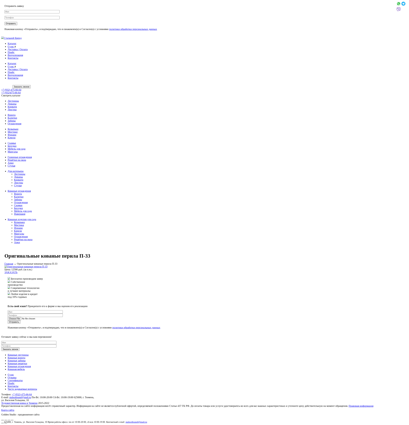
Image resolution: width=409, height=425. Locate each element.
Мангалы (13, 151)
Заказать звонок (21, 87)
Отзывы (12, 377)
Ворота (11, 115)
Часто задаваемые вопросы (22, 389)
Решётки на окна (17, 160)
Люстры (12, 109)
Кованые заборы (17, 360)
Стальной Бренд (13, 38)
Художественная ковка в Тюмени (19, 403)
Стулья (11, 165)
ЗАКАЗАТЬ (10, 272)
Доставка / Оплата (18, 49)
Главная (8, 263)
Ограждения (14, 123)
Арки (11, 163)
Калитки (12, 118)
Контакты (13, 58)
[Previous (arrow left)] (2, 423)
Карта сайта (7, 410)
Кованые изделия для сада (22, 219)
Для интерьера (15, 171)
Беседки (12, 146)
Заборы (12, 120)
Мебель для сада (16, 148)
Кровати (12, 106)
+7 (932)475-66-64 (11, 92)
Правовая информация (361, 406)
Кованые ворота (16, 357)
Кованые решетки (17, 363)
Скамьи (12, 143)
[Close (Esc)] (2, 420)
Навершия (19, 214)
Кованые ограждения (19, 191)
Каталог (12, 43)
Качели (11, 137)
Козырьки (13, 129)
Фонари (12, 134)
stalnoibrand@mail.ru (136, 422)
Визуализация (15, 55)
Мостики (13, 132)
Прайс (11, 52)
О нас (11, 46)
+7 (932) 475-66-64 (11, 89)
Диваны (12, 103)
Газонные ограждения (20, 157)
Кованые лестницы (18, 355)
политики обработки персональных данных (133, 29)
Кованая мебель (16, 369)
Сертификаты (15, 380)
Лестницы (13, 101)
